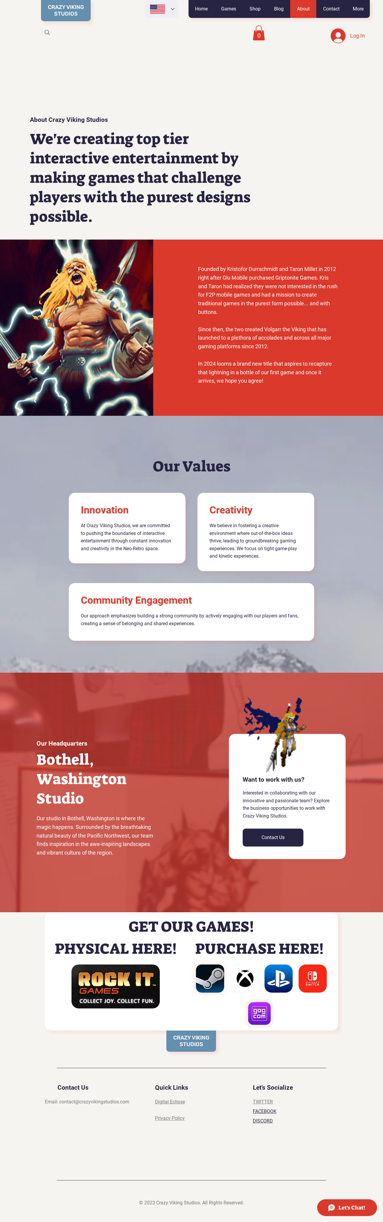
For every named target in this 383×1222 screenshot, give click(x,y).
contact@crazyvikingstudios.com (94, 1102)
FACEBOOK (264, 1111)
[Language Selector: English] (162, 9)
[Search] (47, 32)
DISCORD (263, 1121)
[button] (228, 9)
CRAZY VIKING (191, 1037)
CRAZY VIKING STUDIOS (66, 10)
